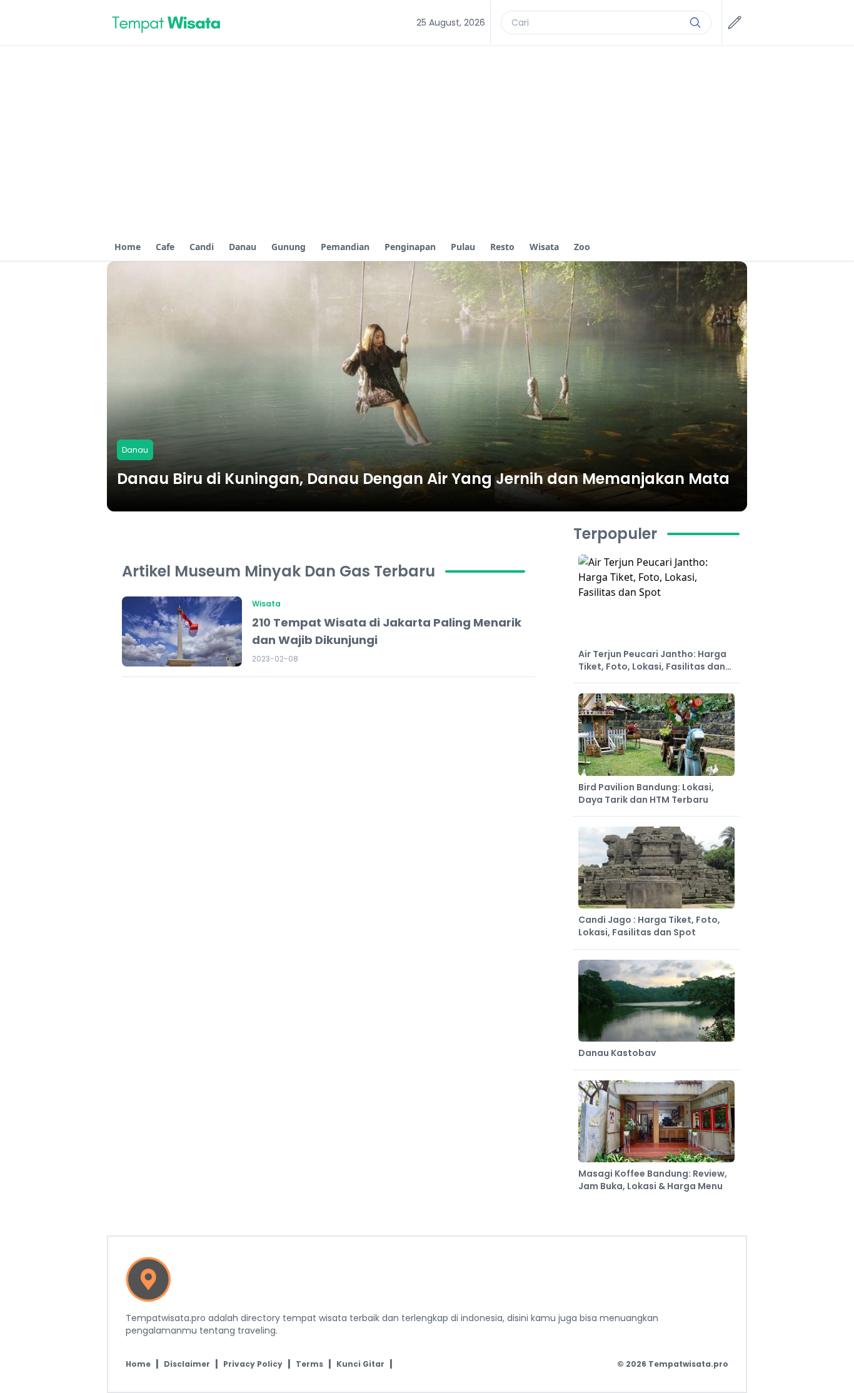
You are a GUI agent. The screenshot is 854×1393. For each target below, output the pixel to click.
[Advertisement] (427, 139)
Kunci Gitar (360, 1364)
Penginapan (410, 247)
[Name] (695, 22)
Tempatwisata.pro (688, 1364)
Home (127, 247)
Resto (502, 247)
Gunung (288, 247)
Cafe (165, 247)
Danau (242, 247)
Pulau (463, 247)
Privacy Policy (253, 1364)
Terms (309, 1364)
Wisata (544, 247)
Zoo (582, 247)
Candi (201, 247)
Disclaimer (187, 1364)
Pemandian (345, 247)
